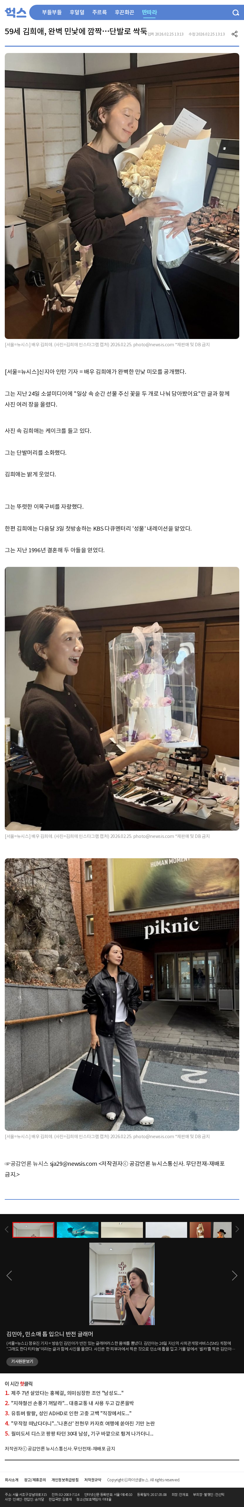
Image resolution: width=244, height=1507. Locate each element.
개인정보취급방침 (64, 1479)
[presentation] (7, 1229)
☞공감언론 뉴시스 (27, 1163)
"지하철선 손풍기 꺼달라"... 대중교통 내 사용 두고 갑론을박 (69, 1403)
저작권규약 (92, 1479)
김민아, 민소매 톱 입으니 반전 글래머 (49, 1334)
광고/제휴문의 (35, 1479)
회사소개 (11, 1479)
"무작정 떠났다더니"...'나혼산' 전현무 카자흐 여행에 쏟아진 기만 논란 (80, 1423)
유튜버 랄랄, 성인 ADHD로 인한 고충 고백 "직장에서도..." (68, 1413)
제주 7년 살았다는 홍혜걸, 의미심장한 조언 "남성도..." (64, 1393)
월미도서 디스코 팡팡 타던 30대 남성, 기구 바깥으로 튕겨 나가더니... (79, 1434)
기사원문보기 (22, 1361)
